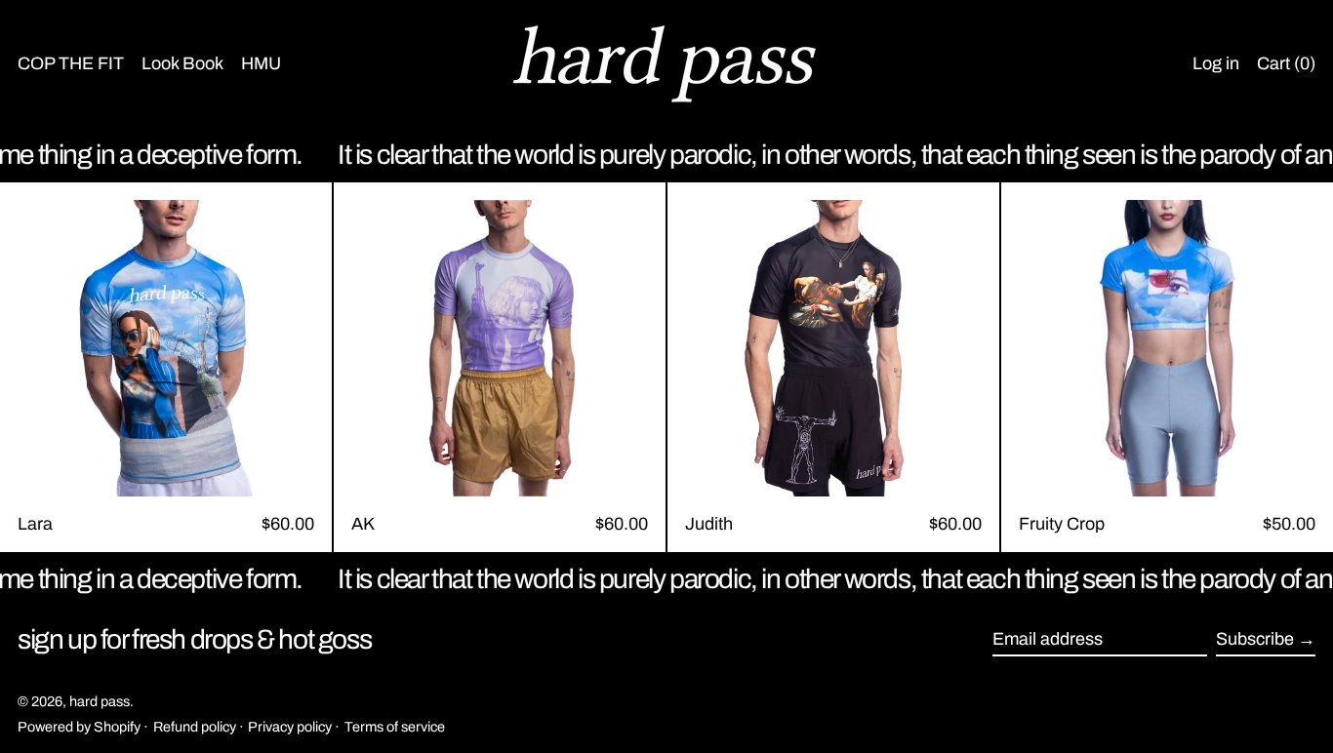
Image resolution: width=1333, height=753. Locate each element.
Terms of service (394, 726)
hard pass (99, 701)
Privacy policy (290, 726)
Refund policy (194, 726)
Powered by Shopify (79, 726)
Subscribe (1255, 639)
